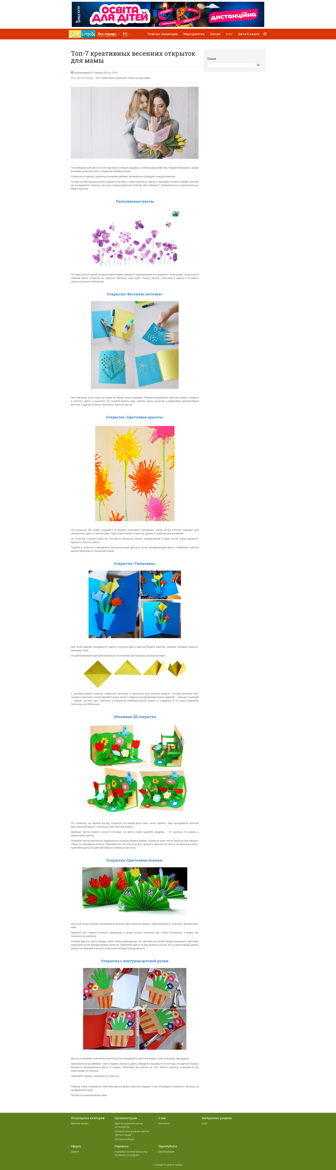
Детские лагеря (79, 1123)
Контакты (164, 1123)
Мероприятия (194, 34)
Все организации (124, 1139)
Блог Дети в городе (82, 78)
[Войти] (265, 34)
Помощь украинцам (163, 34)
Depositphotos (166, 1151)
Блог (229, 34)
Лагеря (215, 34)
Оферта (75, 1151)
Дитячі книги (249, 34)
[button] (108, 34)
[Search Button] (258, 65)
